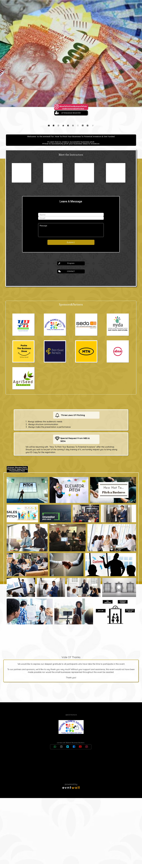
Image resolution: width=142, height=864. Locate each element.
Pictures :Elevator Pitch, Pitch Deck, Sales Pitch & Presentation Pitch (17, 469)
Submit (71, 242)
